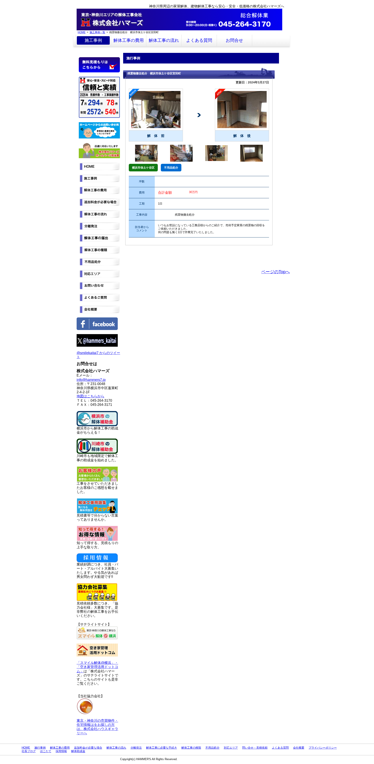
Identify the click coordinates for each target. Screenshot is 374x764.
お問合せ (234, 40)
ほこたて (45, 751)
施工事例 (93, 40)
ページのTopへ (275, 271)
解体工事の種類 (191, 747)
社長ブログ (29, 751)
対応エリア (231, 747)
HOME (81, 32)
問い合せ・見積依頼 (255, 747)
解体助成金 (78, 751)
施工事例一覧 (97, 32)
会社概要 (298, 747)
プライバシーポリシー (323, 747)
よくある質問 (199, 40)
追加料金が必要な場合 (88, 747)
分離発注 (136, 747)
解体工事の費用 (128, 40)
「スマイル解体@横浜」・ (97, 663)
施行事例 (40, 747)
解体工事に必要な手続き (161, 747)
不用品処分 (212, 747)
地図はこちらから (90, 396)
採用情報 (61, 751)
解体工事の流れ (164, 40)
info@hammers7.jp (91, 380)
